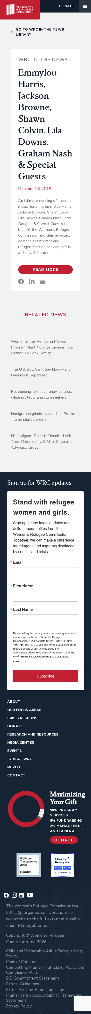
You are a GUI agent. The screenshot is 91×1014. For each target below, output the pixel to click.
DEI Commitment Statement (32, 978)
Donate (66, 6)
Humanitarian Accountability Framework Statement (44, 998)
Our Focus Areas (24, 710)
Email (18, 562)
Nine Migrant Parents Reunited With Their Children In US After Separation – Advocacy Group (44, 441)
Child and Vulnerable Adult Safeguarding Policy (44, 954)
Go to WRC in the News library (40, 32)
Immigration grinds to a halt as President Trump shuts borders (45, 416)
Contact (16, 775)
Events (14, 751)
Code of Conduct (21, 961)
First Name (23, 586)
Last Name (23, 609)
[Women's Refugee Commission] (20, 6)
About (13, 701)
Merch (13, 767)
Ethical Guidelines (22, 984)
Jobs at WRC (19, 759)
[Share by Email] (42, 282)
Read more (45, 269)
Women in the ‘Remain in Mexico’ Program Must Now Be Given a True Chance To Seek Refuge (42, 347)
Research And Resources (32, 734)
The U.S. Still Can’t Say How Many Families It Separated (40, 372)
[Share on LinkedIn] (32, 281)
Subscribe (45, 676)
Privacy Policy (19, 1006)
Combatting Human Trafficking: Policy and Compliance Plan (45, 970)
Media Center (20, 742)
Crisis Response (23, 718)
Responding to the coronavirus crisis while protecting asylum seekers (41, 394)
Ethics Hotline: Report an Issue (35, 989)
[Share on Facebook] (21, 281)
